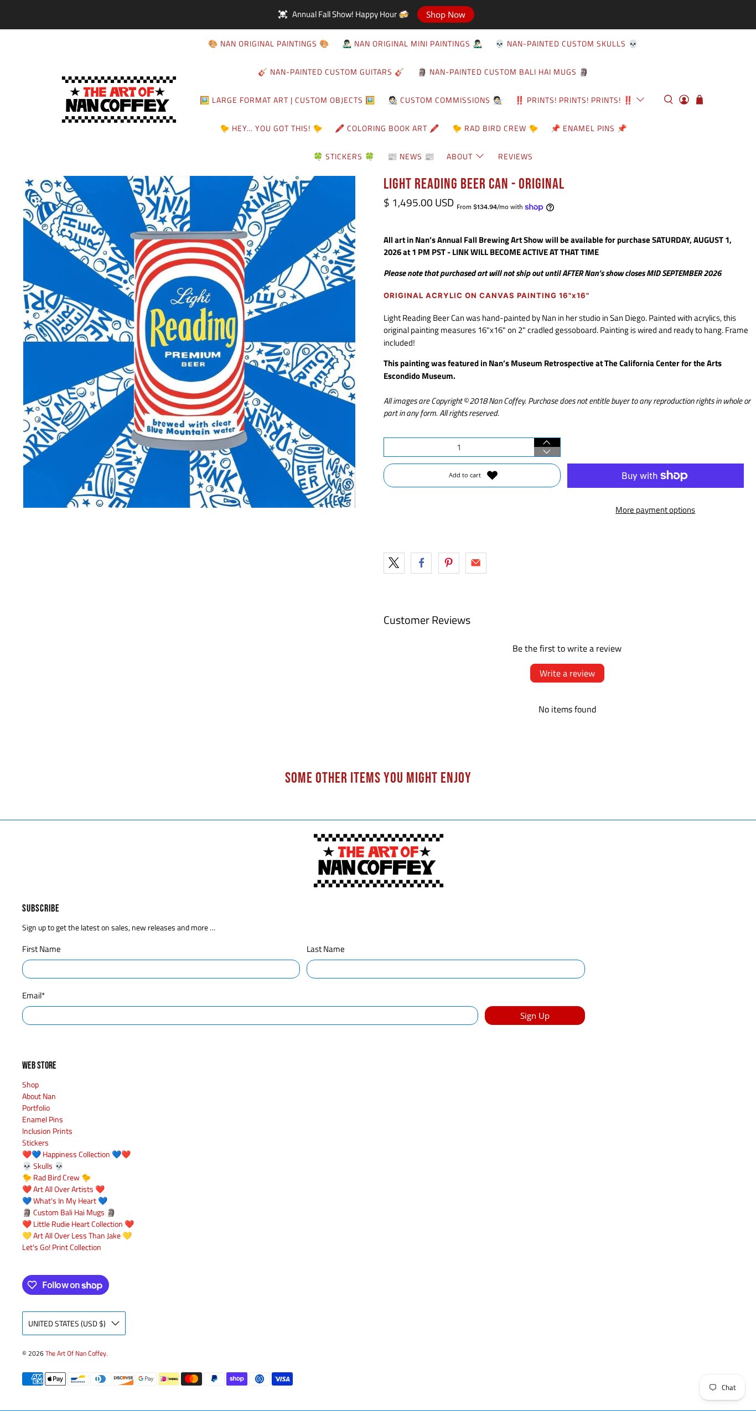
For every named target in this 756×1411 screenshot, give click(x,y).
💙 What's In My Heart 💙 (64, 1200)
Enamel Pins (42, 1119)
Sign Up (535, 1015)
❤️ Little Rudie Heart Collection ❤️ (78, 1224)
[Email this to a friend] (475, 563)
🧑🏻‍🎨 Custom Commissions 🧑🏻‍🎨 (445, 100)
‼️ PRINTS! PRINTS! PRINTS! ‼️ (574, 100)
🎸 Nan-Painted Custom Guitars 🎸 (331, 71)
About (460, 156)
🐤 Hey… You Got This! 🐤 (271, 128)
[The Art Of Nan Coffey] (118, 100)
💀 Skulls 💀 (43, 1166)
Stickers (35, 1142)
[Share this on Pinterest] (448, 563)
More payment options (655, 509)
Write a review (567, 673)
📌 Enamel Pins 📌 (589, 128)
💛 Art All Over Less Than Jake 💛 (77, 1235)
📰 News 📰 (410, 156)
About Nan (39, 1096)
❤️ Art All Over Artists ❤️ (63, 1189)
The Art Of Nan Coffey (75, 1353)
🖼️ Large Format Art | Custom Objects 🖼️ (287, 100)
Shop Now (445, 14)
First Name (41, 949)
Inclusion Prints (47, 1131)
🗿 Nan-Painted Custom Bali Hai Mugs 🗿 (503, 71)
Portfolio (36, 1107)
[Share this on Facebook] (421, 563)
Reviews (515, 156)
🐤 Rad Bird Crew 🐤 (495, 128)
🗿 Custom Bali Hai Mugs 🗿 (69, 1212)
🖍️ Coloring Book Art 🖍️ (387, 128)
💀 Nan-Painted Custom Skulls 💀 (566, 43)
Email (33, 996)
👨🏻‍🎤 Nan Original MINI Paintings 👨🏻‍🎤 (412, 43)
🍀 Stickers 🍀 (344, 156)
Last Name (326, 949)
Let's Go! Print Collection (61, 1247)
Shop (30, 1084)
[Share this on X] (394, 563)
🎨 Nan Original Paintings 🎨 (268, 43)
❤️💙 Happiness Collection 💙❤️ (76, 1154)
